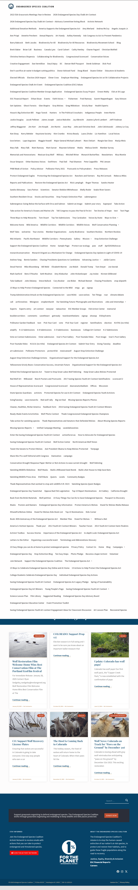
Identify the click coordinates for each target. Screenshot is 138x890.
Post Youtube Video (84, 337)
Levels (62, 477)
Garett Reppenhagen (103, 98)
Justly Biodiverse (76, 231)
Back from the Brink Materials (23, 498)
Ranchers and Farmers (85, 175)
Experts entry (25, 309)
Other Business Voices (35, 161)
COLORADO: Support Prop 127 (69, 635)
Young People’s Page (54, 589)
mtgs (77, 287)
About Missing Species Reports (111, 421)
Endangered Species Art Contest (61, 343)
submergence (90, 196)
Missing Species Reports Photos (82, 400)
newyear (50, 309)
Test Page (124, 210)
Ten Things (97, 294)
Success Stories (34, 533)
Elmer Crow (53, 77)
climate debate (117, 294)
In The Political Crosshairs (71, 112)
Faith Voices (58, 98)
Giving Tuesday (104, 343)
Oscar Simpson (16, 161)
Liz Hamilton (100, 133)
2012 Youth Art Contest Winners (62, 526)
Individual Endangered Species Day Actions (78, 575)
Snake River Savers (102, 189)
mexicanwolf (65, 351)
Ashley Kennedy (74, 35)
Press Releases (100, 168)
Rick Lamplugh (76, 182)
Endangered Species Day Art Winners (26, 589)
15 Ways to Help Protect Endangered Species (30, 287)
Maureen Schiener (67, 147)
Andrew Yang (16, 259)
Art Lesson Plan (101, 610)
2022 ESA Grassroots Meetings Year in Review (30, 14)
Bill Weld (45, 266)
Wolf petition (45, 498)
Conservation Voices (100, 56)
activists (38, 392)
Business (38, 49)
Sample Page (63, 245)
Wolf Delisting (96, 463)
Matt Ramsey (38, 147)
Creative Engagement (20, 63)
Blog (119, 42)
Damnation (56, 456)
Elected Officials (17, 77)
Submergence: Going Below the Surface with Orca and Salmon (37, 203)
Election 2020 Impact (36, 77)
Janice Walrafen (63, 119)
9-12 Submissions (27, 330)
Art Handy (60, 35)
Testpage (94, 449)
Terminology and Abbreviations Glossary (78, 540)
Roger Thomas (92, 182)
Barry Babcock (16, 42)
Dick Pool (106, 63)
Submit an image (74, 203)
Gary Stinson (120, 98)
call (11, 301)
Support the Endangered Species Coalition (29, 245)
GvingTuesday (16, 400)
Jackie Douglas (17, 119)
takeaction (61, 309)
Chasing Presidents (103, 280)
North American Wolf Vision (85, 442)
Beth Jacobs (30, 42)
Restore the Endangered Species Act (51, 182)
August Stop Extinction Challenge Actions (28, 358)
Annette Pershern (29, 35)
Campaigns (118, 547)
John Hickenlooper (78, 273)
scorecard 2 (118, 379)
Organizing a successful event (44, 540)
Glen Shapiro (44, 105)
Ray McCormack (104, 175)
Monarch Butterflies (90, 154)
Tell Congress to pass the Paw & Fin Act (74, 210)
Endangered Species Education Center (27, 603)
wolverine (26, 231)
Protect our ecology (81, 245)
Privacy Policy (77, 547)
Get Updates (15, 105)
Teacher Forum (85, 526)
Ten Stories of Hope (103, 210)
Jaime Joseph (47, 119)
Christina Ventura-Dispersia (22, 56)
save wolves (84, 294)
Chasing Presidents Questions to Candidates (60, 259)
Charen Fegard (93, 49)
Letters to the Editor (19, 540)
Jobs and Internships (114, 301)
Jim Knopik (43, 126)
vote (61, 322)
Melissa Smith (91, 147)
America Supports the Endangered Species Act (59, 28)
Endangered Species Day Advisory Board (81, 596)
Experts (13, 309)
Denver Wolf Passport (74, 63)
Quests (53, 477)
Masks (13, 505)
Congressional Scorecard (77, 56)
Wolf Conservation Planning (104, 224)
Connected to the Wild (63, 287)
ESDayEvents (105, 315)
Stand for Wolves (82, 519)
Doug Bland (83, 70)
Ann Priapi (14, 35)
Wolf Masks (43, 470)
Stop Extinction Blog (43, 554)
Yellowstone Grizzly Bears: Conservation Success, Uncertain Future (40, 364)
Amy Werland (88, 28)
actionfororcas (69, 435)
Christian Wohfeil (109, 49)
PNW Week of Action (19, 168)
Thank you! (41, 526)
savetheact (45, 315)
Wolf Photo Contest (50, 414)
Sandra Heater (107, 182)
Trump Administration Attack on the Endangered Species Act (37, 294)
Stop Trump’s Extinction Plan (69, 196)
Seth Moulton (46, 273)
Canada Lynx (49, 49)
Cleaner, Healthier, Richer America (25, 407)
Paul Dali (63, 161)
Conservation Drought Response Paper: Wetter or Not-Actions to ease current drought (48, 463)
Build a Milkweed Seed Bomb (63, 470)
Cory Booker (59, 280)
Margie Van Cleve (105, 140)
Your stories (38, 231)
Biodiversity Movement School (100, 42)
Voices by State (95, 217)
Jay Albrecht (78, 119)
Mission (86, 238)
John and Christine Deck (84, 126)
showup (93, 315)
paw (94, 245)
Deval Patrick (16, 266)
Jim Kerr (32, 126)
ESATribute (43, 477)
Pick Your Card (50, 322)
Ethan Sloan (36, 98)
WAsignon (34, 301)
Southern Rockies (94, 231)
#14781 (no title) (121, 322)
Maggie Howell (45, 140)
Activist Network (95, 21)
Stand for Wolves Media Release (114, 505)
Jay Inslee (93, 273)
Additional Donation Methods (23, 28)
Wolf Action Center (61, 442)
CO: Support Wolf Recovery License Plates (28, 742)
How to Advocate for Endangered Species (96, 435)
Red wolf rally (47, 400)
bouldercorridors (17, 315)
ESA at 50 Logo (118, 91)
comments (32, 315)
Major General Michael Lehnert (67, 140)
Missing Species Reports (21, 428)
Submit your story (93, 203)
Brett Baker (15, 49)
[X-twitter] (126, 871)
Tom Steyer (100, 266)
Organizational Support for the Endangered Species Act (74, 358)
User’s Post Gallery (65, 337)
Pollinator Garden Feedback (22, 322)
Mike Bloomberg (31, 266)
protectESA (52, 351)
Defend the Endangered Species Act (26, 371)
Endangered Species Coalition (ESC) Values (64, 84)
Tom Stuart (44, 217)
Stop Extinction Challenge (106, 238)
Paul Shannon (76, 161)
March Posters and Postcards (48, 379)
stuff (100, 245)
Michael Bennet (85, 280)
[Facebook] (118, 871)
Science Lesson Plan (19, 596)
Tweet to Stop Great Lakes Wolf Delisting (62, 371)
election (108, 322)
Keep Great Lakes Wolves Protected (100, 371)
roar (106, 294)
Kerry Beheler (27, 133)
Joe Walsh (73, 266)
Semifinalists (96, 322)
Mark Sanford (16, 273)
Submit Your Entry (87, 343)
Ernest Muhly (103, 91)
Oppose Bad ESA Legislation (57, 491)
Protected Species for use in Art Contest (62, 392)
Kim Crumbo (59, 133)
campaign (68, 456)
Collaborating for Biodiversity (50, 56)
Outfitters (52, 161)
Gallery (77, 238)
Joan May (67, 126)
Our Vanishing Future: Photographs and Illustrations (79, 301)
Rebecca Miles (120, 175)
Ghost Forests (30, 105)
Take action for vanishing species (25, 421)
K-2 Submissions (110, 330)
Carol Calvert (63, 49)
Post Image (101, 337)
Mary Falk (14, 147)
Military (60, 154)
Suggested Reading (52, 596)
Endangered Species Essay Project (79, 91)
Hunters (53, 112)
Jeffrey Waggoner (18, 126)
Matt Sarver (51, 147)
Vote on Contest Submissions (23, 337)
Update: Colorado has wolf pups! (109, 663)
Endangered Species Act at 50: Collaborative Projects (104, 77)
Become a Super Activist (96, 554)
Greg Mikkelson (73, 105)
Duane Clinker (96, 70)
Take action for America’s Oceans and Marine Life (32, 210)
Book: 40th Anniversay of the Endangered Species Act (34, 519)
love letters (15, 140)
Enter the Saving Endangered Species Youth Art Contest (35, 435)
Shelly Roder (85, 189)
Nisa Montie (120, 154)
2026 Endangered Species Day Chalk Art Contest (74, 14)
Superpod (107, 203)
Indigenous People (93, 112)
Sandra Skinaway (17, 189)
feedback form (49, 407)
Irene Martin (109, 112)
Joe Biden (71, 280)
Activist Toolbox (17, 533)
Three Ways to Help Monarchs (23, 217)
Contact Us (91, 547)
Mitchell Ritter (72, 154)
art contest (39, 309)
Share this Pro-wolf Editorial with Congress (29, 456)
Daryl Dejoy (52, 63)
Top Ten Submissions (60, 217)
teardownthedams (71, 315)
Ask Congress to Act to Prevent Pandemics (102, 35)
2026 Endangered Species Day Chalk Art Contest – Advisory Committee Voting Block (47, 21)
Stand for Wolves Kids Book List (48, 512)
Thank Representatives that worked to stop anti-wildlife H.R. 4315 (39, 484)
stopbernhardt (47, 301)
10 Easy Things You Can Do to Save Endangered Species (78, 498)
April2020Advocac (113, 245)
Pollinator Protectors (35, 351)
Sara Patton (32, 189)
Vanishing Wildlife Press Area (23, 477)
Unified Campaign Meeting (49, 428)
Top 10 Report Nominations (84, 491)
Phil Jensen (105, 161)
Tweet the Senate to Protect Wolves (26, 449)
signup (90, 287)
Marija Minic (120, 140)
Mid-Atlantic (15, 238)
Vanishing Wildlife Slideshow (22, 470)
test (116, 210)
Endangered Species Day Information (55, 505)
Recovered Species (118, 610)
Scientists (45, 189)
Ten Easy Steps (61, 554)
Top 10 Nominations (74, 512)
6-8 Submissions (44, 330)
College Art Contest (92, 330)
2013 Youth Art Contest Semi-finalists (111, 526)
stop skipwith (120, 280)
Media (80, 147)
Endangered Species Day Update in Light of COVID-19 (98, 252)
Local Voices (114, 133)
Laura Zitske (86, 133)
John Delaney (31, 280)
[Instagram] (122, 871)
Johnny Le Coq (122, 126)
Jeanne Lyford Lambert (96, 119)
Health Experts (101, 105)
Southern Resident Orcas (21, 196)
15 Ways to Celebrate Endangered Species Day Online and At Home (39, 568)
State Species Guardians (21, 392)
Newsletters (107, 154)
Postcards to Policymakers (79, 168)
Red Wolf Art (15, 379)
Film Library (35, 596)
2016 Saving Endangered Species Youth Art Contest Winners (85, 407)
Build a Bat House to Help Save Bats (94, 470)
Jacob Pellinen (32, 119)
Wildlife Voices (83, 224)
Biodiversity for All (47, 42)
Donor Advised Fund (66, 70)
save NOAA (71, 294)
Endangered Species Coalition (35, 6)
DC (61, 63)
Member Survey (107, 147)
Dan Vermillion (38, 63)
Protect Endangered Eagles (22, 175)
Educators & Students (115, 70)
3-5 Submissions (61, 330)
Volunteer (114, 554)
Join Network (16, 561)
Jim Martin (55, 126)
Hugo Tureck (41, 112)
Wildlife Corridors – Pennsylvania (57, 238)
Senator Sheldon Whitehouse (65, 189)
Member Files (66, 519)
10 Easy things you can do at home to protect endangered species (39, 547)
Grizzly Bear (87, 105)
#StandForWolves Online (21, 512)
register (84, 322)
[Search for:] (117, 801)
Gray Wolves (57, 105)
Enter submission (46, 337)
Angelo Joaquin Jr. (120, 28)
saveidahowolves (70, 428)
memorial (111, 309)
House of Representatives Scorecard (26, 386)
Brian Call (27, 49)
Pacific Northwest (32, 238)
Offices (93, 386)
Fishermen (73, 98)
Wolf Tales (14, 231)
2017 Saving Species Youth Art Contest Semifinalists (87, 379)
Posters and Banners (27, 505)
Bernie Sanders (30, 259)
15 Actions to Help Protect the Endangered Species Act (96, 568)
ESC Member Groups (77, 309)
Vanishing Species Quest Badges (86, 484)
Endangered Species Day (21, 554)
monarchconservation (20, 252)
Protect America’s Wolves (86, 505)
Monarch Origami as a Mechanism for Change (52, 252)
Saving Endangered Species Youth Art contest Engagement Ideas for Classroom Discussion (50, 610)
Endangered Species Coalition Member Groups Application (36, 91)
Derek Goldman (93, 63)
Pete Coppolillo (91, 161)
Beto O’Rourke (31, 273)
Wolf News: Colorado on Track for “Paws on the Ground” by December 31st (109, 744)
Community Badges (76, 477)
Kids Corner (91, 512)
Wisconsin (103, 386)
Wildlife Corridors (48, 224)
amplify (13, 330)
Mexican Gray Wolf (46, 154)
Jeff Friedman (115, 119)
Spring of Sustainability (101, 582)
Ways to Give (110, 217)
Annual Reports (46, 35)
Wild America (32, 224)
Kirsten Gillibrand (108, 273)
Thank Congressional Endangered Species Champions (85, 414)
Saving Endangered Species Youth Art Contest (30, 442)
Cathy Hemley (78, 49)
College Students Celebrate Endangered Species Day (33, 575)
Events (47, 98)
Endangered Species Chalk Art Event (26, 84)
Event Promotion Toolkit (58, 603)
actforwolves (21, 301)
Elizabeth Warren (59, 266)
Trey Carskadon (79, 217)
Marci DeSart (89, 140)
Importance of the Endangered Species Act (62, 533)
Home (53, 245)
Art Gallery (103, 491)
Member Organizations (56, 231)
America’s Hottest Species (22, 526)
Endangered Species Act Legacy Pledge (71, 582)
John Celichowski (105, 126)
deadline (117, 343)
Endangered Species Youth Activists (99, 392)
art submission (16, 351)
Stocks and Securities (44, 196)
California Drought (119, 491)
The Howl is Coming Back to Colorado (68, 742)
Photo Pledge (77, 554)
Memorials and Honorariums (22, 154)
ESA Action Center (97, 309)
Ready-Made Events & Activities (24, 414)
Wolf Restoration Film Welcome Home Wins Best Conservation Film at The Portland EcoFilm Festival (27, 666)
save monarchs (31, 400)
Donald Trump (87, 266)
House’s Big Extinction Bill (22, 112)
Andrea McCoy (103, 28)
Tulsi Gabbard (16, 280)
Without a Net (101, 519)
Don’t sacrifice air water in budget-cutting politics (32, 70)
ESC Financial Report (19, 98)
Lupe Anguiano (29, 140)
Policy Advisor (37, 168)
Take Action (119, 203)
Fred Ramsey (86, 98)
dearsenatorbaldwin (79, 386)
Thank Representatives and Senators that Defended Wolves (68, 421)
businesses (76, 330)
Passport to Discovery (115, 498)
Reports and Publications (21, 182)
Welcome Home (17, 224)
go (83, 287)
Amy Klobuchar (61, 273)
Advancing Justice (90, 259)
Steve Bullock (45, 280)
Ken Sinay (14, 133)
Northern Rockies (113, 231)
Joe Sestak (113, 266)
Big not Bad (60, 400)
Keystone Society (43, 133)
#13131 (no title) (37, 343)
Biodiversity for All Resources (71, 42)
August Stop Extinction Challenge (89, 351)
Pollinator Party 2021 (55, 168)
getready (56, 315)
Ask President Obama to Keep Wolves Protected (66, 449)
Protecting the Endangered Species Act (54, 175)
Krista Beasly (73, 133)
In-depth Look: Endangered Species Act (101, 533)
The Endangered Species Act (77, 561)
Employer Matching (69, 77)
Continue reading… (21, 700)
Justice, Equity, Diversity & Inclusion (106, 859)
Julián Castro (109, 259)
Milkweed (28, 379)
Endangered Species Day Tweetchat (26, 491)
